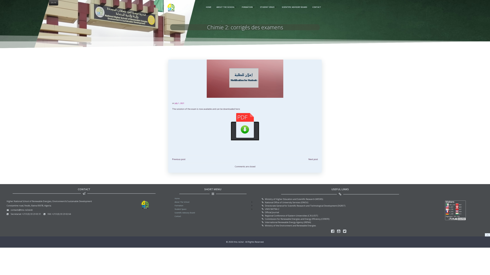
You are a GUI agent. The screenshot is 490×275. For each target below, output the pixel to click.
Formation (247, 7)
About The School (225, 7)
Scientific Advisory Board (294, 7)
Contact (316, 7)
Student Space (267, 7)
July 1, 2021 (179, 103)
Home (208, 7)
